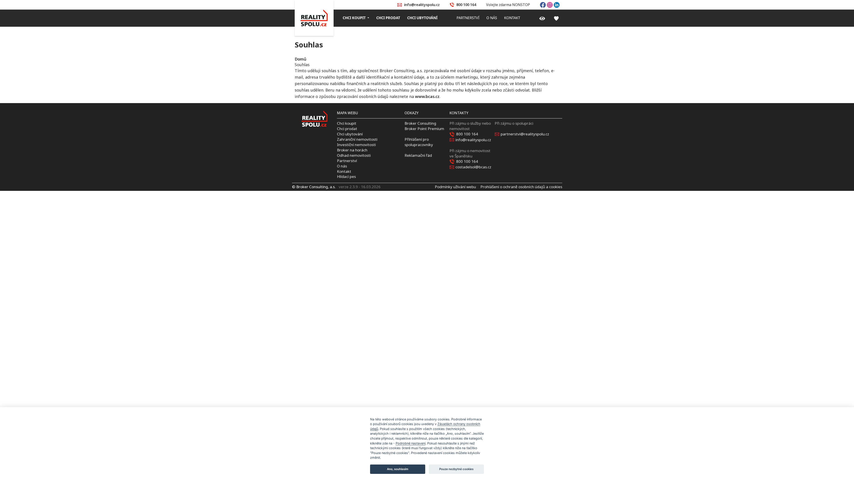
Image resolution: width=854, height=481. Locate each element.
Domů (300, 59)
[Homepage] (314, 18)
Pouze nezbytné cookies (456, 469)
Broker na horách (352, 150)
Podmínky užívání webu (455, 186)
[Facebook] (543, 4)
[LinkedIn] (557, 4)
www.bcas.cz (427, 96)
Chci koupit (346, 123)
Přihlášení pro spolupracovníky (419, 142)
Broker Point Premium (424, 128)
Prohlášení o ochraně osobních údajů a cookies (521, 186)
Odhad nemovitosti (354, 155)
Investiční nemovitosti (356, 144)
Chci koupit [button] (355, 17)
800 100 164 (466, 4)
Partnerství (347, 160)
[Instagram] (550, 4)
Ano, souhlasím (397, 469)
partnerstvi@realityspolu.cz (525, 134)
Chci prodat (347, 128)
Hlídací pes (346, 176)
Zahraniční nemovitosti (357, 139)
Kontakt (344, 171)
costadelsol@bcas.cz (473, 166)
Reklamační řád (418, 155)
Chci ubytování (350, 134)
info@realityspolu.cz (422, 4)
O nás (342, 166)
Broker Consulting (420, 123)
